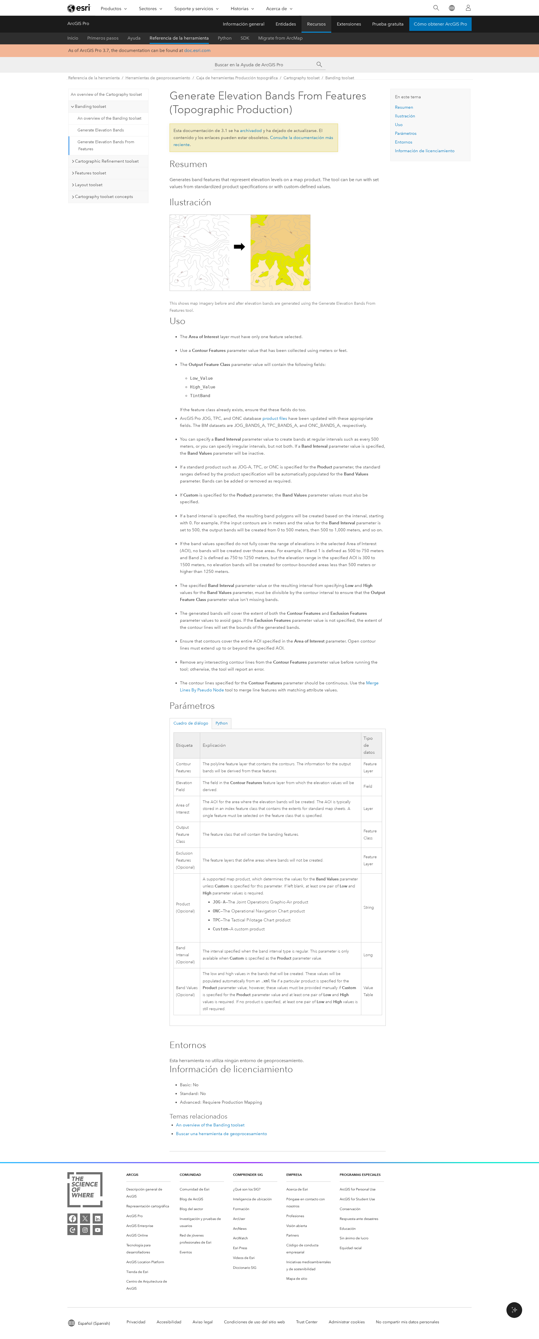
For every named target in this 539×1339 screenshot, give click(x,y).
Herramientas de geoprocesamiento (157, 78)
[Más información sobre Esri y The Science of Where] (84, 1191)
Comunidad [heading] (190, 1174)
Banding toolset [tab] (90, 106)
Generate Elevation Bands (100, 130)
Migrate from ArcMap (280, 38)
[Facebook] (72, 1218)
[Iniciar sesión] (468, 8)
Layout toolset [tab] (88, 184)
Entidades (286, 24)
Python (225, 38)
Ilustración (405, 116)
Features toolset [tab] (90, 173)
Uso (399, 124)
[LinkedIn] (98, 1218)
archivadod (251, 130)
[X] (85, 1218)
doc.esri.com (197, 50)
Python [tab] (222, 723)
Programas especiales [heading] (360, 1174)
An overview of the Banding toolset (109, 118)
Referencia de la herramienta (179, 38)
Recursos (316, 24)
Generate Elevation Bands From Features (105, 145)
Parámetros (406, 133)
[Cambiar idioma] (451, 8)
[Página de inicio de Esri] (79, 8)
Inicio (72, 38)
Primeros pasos (102, 38)
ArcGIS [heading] (132, 1174)
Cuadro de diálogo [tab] (190, 723)
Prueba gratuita (388, 24)
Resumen (404, 107)
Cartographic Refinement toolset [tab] (107, 161)
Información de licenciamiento (425, 150)
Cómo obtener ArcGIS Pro (440, 24)
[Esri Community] (72, 1230)
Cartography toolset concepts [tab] (104, 196)
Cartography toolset (301, 78)
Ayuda (134, 38)
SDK (245, 38)
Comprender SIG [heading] (248, 1174)
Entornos (403, 142)
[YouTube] (98, 1230)
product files (274, 418)
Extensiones (349, 24)
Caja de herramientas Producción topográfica (237, 78)
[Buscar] (436, 8)
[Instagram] (85, 1230)
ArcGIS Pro (78, 23)
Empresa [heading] (294, 1174)
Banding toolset (339, 78)
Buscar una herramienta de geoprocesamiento (221, 1133)
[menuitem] (148, 1193)
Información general (243, 24)
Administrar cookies (347, 1322)
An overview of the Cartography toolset (106, 94)
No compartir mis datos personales (407, 1322)
